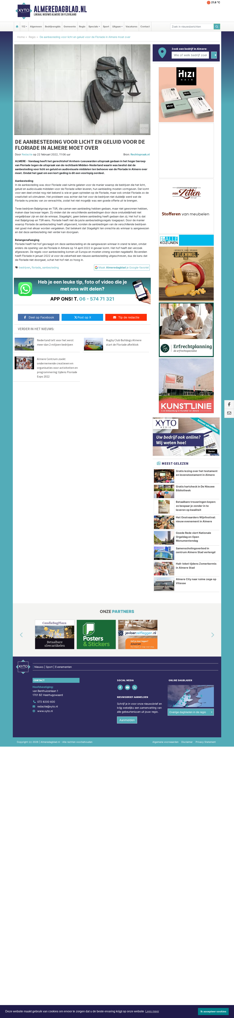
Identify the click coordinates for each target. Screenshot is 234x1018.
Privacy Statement (206, 742)
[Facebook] (120, 687)
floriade (36, 267)
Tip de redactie (128, 317)
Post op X (84, 317)
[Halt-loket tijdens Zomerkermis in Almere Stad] (164, 569)
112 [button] (23, 26)
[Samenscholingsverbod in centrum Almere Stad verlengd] (164, 553)
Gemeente (70, 26)
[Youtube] (127, 687)
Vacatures (131, 26)
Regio (82, 26)
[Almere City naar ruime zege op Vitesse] (164, 584)
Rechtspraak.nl (140, 154)
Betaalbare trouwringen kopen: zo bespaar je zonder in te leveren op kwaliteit (196, 505)
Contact (145, 26)
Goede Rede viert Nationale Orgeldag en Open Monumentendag (193, 536)
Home (21, 36)
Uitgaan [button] (116, 26)
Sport (106, 26)
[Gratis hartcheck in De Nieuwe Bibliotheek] (164, 491)
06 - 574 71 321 (96, 299)
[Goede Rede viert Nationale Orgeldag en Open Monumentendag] (164, 538)
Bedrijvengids (53, 26)
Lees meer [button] (152, 1011)
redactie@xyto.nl (47, 706)
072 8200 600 (46, 701)
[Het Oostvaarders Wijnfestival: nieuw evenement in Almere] (164, 522)
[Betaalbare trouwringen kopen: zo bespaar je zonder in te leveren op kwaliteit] (164, 507)
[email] (229, 413)
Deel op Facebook (41, 317)
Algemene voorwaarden (165, 742)
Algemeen (36, 26)
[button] (17, 635)
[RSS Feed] (134, 687)
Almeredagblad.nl (60, 9)
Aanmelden (127, 720)
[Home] (17, 26)
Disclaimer (187, 742)
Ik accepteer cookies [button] (213, 1011)
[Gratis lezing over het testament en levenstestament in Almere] (164, 476)
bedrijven (24, 267)
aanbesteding (50, 267)
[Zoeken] (217, 26)
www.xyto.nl (45, 711)
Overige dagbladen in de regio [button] (187, 712)
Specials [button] (93, 26)
